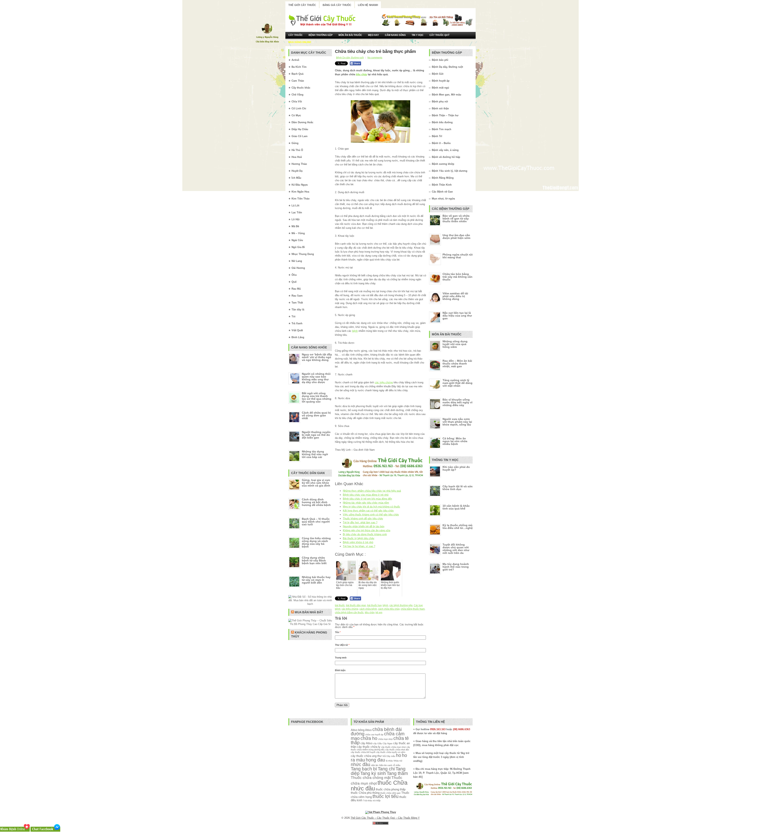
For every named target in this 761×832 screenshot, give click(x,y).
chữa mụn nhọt (385, 739)
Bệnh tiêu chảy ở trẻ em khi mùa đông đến (367, 498)
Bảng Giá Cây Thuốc (337, 5)
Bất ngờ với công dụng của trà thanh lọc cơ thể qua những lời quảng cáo (316, 397)
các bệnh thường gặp (401, 605)
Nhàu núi (398, 760)
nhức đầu (360, 764)
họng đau (375, 760)
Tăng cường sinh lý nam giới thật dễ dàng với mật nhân (457, 383)
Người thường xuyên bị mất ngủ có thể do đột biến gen (316, 434)
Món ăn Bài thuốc (350, 35)
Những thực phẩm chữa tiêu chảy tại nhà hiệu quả (372, 490)
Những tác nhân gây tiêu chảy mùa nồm (366, 502)
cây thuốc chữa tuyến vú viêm (390, 752)
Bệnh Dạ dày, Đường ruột (350, 57)
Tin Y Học (418, 35)
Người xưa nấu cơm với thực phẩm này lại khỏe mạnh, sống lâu (457, 421)
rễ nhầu (396, 765)
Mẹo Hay (373, 35)
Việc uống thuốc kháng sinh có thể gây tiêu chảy (371, 514)
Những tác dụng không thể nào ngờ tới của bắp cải (315, 454)
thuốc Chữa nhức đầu (379, 785)
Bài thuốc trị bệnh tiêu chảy (358, 538)
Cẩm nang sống (395, 35)
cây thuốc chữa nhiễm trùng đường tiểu (380, 748)
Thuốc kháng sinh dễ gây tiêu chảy (363, 518)
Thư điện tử (342, 645)
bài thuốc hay (374, 605)
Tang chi (386, 768)
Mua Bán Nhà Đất (309, 612)
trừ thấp (376, 800)
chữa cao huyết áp (374, 734)
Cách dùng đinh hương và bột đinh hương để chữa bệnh (316, 502)
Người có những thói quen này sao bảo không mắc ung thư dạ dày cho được (316, 378)
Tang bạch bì (364, 768)
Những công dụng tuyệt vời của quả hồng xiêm (455, 344)
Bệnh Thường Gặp (321, 35)
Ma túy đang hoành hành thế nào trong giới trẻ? (456, 566)
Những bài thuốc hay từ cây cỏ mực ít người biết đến (316, 579)
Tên (338, 632)
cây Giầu (377, 743)
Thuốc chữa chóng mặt (371, 777)
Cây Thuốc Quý (439, 35)
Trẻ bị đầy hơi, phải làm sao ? (360, 522)
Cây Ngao (387, 743)
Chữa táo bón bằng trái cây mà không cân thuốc (457, 276)
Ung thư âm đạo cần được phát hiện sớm (456, 236)
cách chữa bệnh (368, 609)
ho (398, 755)
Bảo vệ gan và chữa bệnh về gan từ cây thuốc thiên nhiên (456, 218)
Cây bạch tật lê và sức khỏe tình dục (458, 488)
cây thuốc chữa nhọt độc (397, 749)
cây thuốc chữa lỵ (368, 746)
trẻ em (379, 612)
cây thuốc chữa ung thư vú (368, 756)
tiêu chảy (361, 74)
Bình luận (340, 670)
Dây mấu (390, 756)
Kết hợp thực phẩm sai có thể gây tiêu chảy (368, 510)
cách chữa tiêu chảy (389, 609)
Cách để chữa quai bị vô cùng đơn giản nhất (316, 415)
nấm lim (374, 765)
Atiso (354, 730)
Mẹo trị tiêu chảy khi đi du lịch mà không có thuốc (371, 506)
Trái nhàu (367, 800)
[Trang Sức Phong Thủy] (380, 477)
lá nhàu (389, 760)
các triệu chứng (384, 382)
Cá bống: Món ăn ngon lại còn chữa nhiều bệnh (455, 441)
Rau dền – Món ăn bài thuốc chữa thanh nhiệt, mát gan (457, 363)
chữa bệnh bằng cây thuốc (349, 612)
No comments (374, 57)
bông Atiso (365, 730)
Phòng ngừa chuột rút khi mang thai (458, 256)
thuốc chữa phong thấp (390, 789)
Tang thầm (397, 773)
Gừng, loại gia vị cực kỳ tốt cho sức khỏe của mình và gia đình (316, 482)
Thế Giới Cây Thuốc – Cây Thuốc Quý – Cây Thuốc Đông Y (385, 817)
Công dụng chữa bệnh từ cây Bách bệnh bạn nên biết (314, 560)
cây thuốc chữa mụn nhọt (393, 747)
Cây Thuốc (295, 35)
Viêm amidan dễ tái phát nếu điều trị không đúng (455, 296)
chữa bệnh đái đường (376, 732)
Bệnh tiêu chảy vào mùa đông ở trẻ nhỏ (365, 494)
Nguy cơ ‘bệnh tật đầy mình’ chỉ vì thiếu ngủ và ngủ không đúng (317, 357)
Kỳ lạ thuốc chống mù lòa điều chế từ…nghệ (458, 527)
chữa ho (368, 738)
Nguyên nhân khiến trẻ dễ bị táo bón (363, 526)
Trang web (340, 657)
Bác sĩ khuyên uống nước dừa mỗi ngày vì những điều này (457, 402)
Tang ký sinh (373, 773)
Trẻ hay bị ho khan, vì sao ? (359, 546)
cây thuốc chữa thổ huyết (363, 752)
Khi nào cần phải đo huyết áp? (456, 468)
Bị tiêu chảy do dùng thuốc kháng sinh (365, 534)
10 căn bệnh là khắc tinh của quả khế (456, 507)
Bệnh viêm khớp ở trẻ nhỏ (358, 542)
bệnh (355, 330)
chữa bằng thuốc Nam (413, 609)
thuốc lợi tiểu (386, 796)
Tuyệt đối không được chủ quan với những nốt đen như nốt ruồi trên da (456, 548)
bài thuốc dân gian (356, 605)
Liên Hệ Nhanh (368, 5)
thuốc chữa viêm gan (390, 793)
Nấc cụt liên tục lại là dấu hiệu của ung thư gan (457, 315)
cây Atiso (366, 743)
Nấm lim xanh (385, 765)
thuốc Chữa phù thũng (365, 792)
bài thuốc (340, 605)
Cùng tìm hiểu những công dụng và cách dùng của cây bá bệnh (316, 542)
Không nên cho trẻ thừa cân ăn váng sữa (366, 530)
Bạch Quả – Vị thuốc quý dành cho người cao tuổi (316, 521)
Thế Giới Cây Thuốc (302, 5)
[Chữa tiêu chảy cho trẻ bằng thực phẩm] (380, 121)
